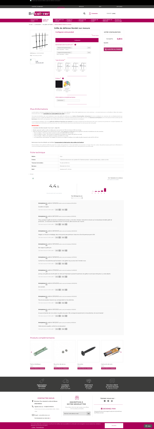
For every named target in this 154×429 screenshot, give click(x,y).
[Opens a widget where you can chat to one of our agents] (148, 426)
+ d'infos (33, 427)
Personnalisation (40, 427)
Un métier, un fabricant (37, 6)
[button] (84, 13)
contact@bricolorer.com (44, 415)
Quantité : (106, 42)
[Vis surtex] (65, 351)
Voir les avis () (39, 62)
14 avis (31, 174)
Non (64, 209)
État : (31, 55)
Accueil (30, 24)
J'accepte (114, 425)
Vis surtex (56, 364)
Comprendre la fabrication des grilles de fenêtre (69, 142)
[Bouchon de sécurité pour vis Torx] (41, 351)
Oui (58, 209)
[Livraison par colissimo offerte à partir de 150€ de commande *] (77, 2)
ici (49, 418)
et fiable (88, 388)
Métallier (81, 6)
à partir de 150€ (65, 388)
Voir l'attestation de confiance (115, 178)
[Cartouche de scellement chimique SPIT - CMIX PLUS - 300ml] (88, 351)
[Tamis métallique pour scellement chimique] (112, 351)
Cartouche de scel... (83, 364)
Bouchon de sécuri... (36, 364)
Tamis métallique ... (107, 364)
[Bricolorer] (39, 13)
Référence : (33, 53)
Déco (100, 6)
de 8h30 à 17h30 (112, 388)
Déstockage (119, 6)
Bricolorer (61, 6)
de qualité (41, 388)
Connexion (95, 13)
